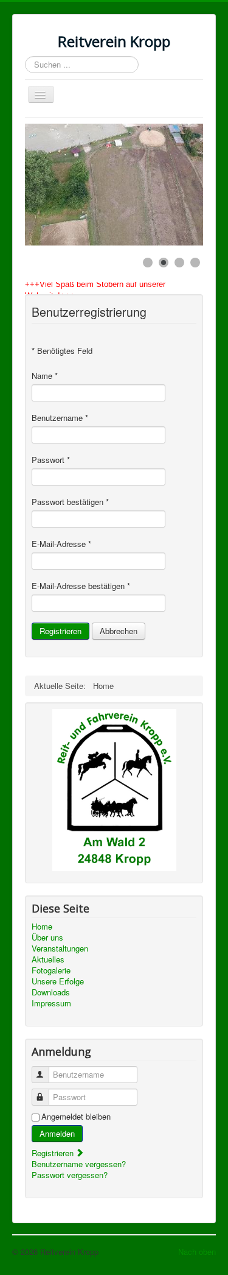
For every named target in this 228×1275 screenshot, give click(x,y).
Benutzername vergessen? (79, 1164)
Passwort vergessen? (70, 1175)
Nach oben (197, 1251)
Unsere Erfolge (58, 981)
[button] (166, 184)
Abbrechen (118, 631)
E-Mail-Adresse (61, 544)
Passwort (51, 459)
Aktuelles (48, 959)
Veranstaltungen (60, 948)
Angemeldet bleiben (76, 1116)
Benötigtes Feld (62, 350)
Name (45, 375)
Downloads (51, 992)
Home (42, 926)
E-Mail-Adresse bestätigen (81, 586)
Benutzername (60, 417)
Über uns (47, 937)
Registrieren (60, 631)
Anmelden (57, 1133)
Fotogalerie (51, 970)
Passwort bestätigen (70, 501)
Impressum (51, 1003)
